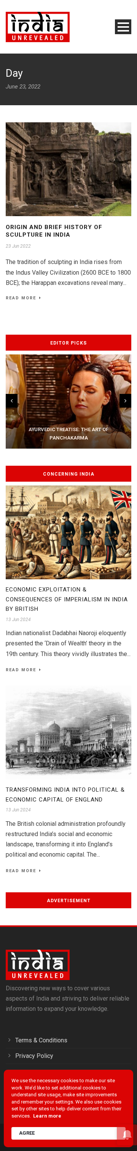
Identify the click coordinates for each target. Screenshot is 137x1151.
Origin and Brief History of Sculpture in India (54, 231)
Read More (21, 298)
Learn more (47, 1116)
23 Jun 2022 (18, 246)
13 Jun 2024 (18, 619)
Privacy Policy (34, 1055)
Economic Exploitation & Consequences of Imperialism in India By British (67, 599)
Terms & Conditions (41, 1040)
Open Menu (123, 26)
